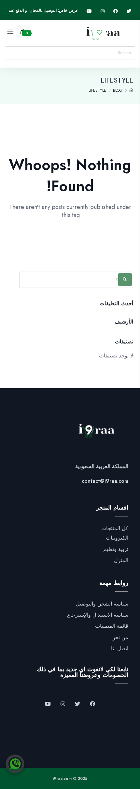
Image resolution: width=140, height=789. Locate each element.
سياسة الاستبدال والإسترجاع (97, 615)
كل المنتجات (114, 528)
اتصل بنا (119, 648)
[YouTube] (48, 704)
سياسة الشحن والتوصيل (102, 604)
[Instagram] (102, 11)
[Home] (131, 90)
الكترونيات (117, 538)
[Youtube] (89, 11)
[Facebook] (115, 11)
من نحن (119, 637)
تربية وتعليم (115, 549)
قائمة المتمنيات (111, 626)
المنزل (121, 560)
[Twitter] (129, 11)
